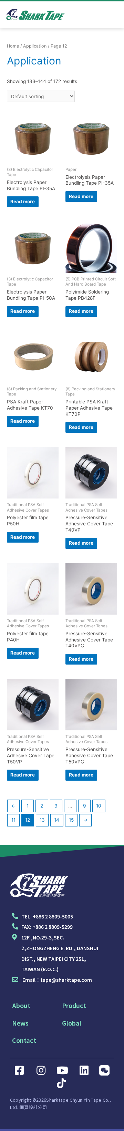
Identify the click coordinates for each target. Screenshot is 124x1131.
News (20, 1022)
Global (71, 1022)
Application (34, 46)
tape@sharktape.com (66, 979)
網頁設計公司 (33, 1107)
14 (56, 820)
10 (98, 806)
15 (71, 820)
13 (42, 820)
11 (13, 820)
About (21, 1005)
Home (13, 46)
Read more (22, 201)
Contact (24, 1040)
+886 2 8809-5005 (53, 916)
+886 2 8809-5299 (52, 926)
